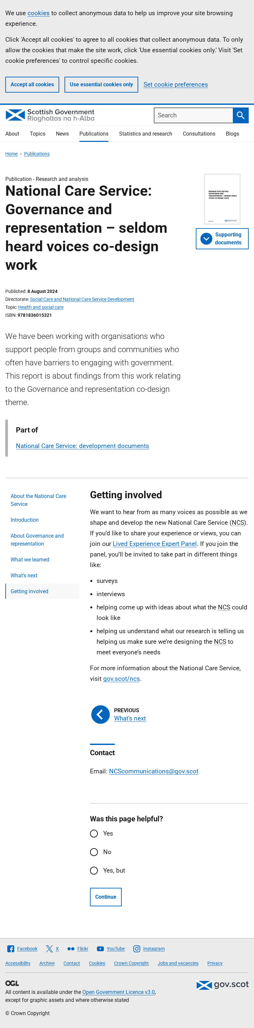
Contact (72, 963)
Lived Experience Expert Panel (155, 544)
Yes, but (114, 870)
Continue (105, 897)
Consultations (199, 134)
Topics (37, 134)
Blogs (232, 134)
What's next (24, 575)
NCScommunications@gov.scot (153, 771)
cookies (38, 13)
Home (11, 153)
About (12, 134)
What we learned (30, 559)
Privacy (215, 963)
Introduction (25, 520)
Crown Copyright (131, 963)
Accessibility (17, 963)
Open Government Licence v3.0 (118, 992)
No (107, 852)
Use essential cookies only (101, 84)
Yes (108, 833)
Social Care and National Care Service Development (82, 299)
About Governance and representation (37, 540)
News (62, 134)
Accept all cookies (32, 84)
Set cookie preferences (176, 84)
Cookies (97, 963)
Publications (93, 134)
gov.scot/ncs (121, 678)
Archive (47, 963)
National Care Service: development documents (82, 446)
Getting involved (29, 591)
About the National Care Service (38, 500)
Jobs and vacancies (178, 963)
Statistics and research (145, 134)
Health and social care (41, 307)
